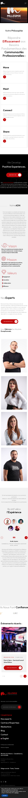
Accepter (5, 795)
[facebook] (3, 782)
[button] (1, 537)
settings (16, 792)
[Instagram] (5, 782)
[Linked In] (1, 782)
